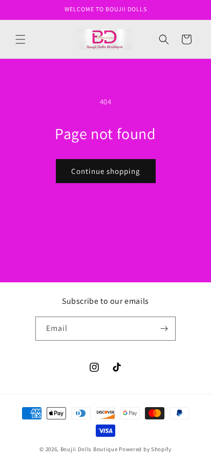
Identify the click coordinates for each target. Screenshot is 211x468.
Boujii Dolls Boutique (89, 449)
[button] (20, 39)
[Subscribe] (164, 329)
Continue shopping (105, 171)
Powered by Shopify (145, 449)
